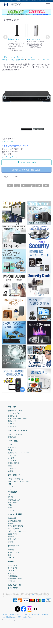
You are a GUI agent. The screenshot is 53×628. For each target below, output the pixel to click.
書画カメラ (12, 421)
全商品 (4, 57)
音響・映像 (12, 407)
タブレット (12, 447)
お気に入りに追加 (28, 162)
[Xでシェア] (17, 185)
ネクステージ (13, 502)
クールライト (13, 568)
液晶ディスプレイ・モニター (18, 453)
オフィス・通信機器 (15, 514)
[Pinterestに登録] (31, 185)
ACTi (9, 484)
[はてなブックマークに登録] (24, 185)
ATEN (10, 505)
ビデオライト (13, 565)
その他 (10, 471)
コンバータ (12, 468)
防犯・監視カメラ (14, 475)
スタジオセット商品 (15, 578)
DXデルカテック (14, 500)
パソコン (11, 445)
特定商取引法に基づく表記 (12, 617)
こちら (34, 594)
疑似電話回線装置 (14, 521)
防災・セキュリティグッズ (17, 430)
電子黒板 (11, 536)
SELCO (10, 497)
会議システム (13, 534)
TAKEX (10, 487)
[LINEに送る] (46, 185)
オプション (12, 426)
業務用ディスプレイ (15, 411)
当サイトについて (16, 614)
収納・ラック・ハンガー (17, 531)
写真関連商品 (13, 576)
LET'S (10, 489)
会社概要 (45, 614)
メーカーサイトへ (9, 157)
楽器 (9, 555)
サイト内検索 (13, 588)
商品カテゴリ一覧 (14, 585)
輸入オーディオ (13, 552)
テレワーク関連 (13, 529)
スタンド (11, 573)
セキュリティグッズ (15, 434)
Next (47, 37)
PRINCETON (12, 492)
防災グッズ (12, 437)
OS (9, 495)
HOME (5, 614)
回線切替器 (12, 518)
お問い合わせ (27, 617)
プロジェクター (13, 416)
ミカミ (10, 508)
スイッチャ (12, 461)
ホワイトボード (13, 539)
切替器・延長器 (13, 463)
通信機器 (11, 523)
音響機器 (11, 550)
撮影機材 (11, 561)
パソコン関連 (13, 441)
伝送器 (10, 466)
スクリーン (12, 424)
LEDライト (12, 571)
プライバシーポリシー (31, 614)
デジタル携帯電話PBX (16, 526)
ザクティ (11, 510)
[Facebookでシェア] (10, 185)
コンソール (12, 455)
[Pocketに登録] (38, 185)
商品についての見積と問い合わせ (26, 170)
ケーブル (11, 458)
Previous (5, 37)
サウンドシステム (14, 546)
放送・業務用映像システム (17, 419)
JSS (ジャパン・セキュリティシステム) (22, 481)
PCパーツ (11, 450)
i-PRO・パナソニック (16, 479)
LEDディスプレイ (14, 413)
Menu (48, 3)
